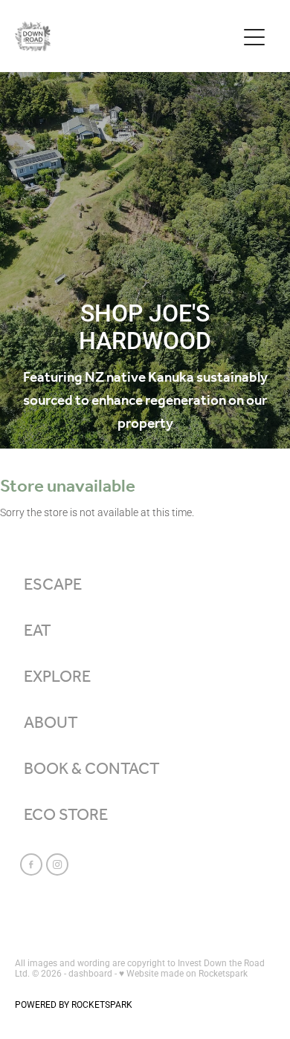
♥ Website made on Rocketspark (183, 973)
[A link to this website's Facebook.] (31, 864)
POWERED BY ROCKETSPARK (73, 1004)
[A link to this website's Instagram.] (57, 864)
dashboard (90, 973)
